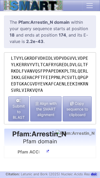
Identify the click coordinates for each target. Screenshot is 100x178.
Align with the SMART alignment (46, 109)
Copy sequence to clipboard (77, 109)
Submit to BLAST (19, 112)
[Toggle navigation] (89, 5)
